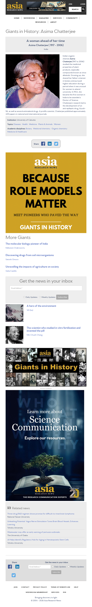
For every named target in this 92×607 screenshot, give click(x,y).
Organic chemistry (59, 128)
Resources (40, 22)
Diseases (17, 124)
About (53, 22)
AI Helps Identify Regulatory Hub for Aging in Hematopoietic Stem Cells (38, 539)
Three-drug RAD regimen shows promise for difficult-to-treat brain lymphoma (40, 513)
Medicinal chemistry (41, 128)
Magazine (44, 18)
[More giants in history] (46, 192)
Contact (25, 587)
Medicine (33, 124)
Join (70, 4)
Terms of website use (60, 587)
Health (25, 124)
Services (57, 18)
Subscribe (62, 297)
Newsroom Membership (37, 592)
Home (16, 18)
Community (72, 18)
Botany (29, 128)
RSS (64, 592)
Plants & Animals (45, 124)
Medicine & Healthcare (17, 131)
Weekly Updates (48, 297)
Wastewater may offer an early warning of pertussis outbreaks (33, 532)
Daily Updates (31, 297)
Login (82, 4)
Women (57, 124)
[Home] (15, 6)
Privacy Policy (40, 587)
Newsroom (29, 18)
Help (76, 587)
